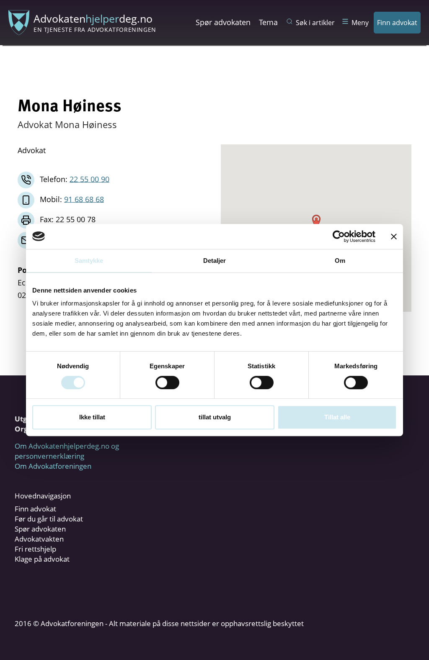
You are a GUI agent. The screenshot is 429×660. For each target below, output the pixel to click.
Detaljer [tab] (214, 260)
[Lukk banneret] (394, 236)
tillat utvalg (215, 417)
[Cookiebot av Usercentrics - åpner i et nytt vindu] (338, 236)
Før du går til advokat (49, 519)
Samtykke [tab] (89, 260)
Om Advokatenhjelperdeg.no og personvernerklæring (67, 451)
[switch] (167, 382)
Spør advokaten (223, 22)
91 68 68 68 (84, 199)
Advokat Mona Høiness (67, 124)
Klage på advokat (42, 559)
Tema (268, 22)
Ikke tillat (92, 417)
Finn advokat (397, 22)
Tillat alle (337, 417)
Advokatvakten (39, 539)
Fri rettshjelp (35, 549)
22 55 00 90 (89, 179)
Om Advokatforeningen (53, 466)
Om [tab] (340, 260)
